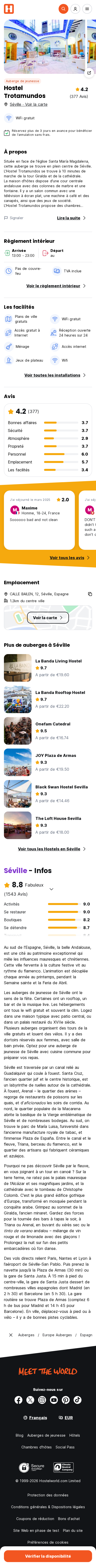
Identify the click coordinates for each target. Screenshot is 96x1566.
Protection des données (48, 1495)
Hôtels (74, 1435)
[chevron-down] (51, 889)
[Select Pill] (63, 9)
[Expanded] (11, 1335)
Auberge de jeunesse (22, 81)
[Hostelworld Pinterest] (66, 1400)
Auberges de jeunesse (46, 1435)
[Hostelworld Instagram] (42, 1400)
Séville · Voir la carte (29, 104)
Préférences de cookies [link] (48, 1542)
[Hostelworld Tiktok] (77, 1400)
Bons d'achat (69, 1519)
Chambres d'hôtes (36, 1447)
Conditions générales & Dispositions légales (48, 1507)
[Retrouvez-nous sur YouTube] (54, 1400)
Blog (19, 1435)
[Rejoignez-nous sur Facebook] (18, 1400)
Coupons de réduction (35, 1519)
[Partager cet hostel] (89, 73)
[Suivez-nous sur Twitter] (30, 1400)
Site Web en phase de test (36, 1530)
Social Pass (65, 1447)
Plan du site (73, 1530)
